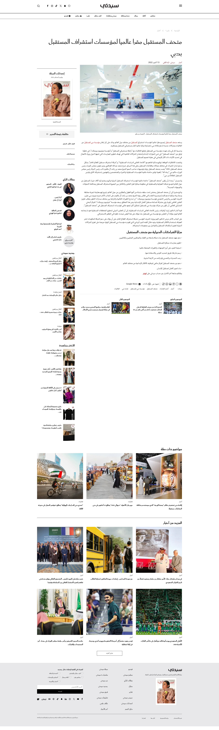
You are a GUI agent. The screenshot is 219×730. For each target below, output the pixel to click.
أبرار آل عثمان (57, 200)
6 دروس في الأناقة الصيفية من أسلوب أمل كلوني (51, 389)
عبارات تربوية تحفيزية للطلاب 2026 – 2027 (50, 313)
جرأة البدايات (71, 164)
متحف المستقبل (171, 142)
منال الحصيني (57, 239)
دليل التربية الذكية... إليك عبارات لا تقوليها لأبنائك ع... (50, 262)
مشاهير (152, 16)
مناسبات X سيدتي (102, 675)
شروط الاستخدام (178, 718)
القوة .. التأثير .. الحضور (69, 144)
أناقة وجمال (65, 677)
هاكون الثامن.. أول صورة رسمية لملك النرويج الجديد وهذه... (51, 372)
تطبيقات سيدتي (102, 698)
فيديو (66, 16)
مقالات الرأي (69, 180)
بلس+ (88, 16)
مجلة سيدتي (103, 669)
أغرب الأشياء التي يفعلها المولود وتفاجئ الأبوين (51, 330)
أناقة (144, 16)
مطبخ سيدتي (128, 675)
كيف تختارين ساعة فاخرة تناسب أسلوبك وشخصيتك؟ (51, 427)
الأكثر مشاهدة (67, 346)
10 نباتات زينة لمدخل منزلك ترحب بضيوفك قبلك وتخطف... (51, 353)
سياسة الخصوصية (164, 718)
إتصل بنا (144, 718)
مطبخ (77, 16)
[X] (61, 6)
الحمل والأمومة (53, 681)
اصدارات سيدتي (127, 704)
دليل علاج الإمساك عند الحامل (51, 295)
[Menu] (180, 5)
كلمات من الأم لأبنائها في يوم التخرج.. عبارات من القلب (52, 279)
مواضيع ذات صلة (171, 449)
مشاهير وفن (77, 677)
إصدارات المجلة (56, 74)
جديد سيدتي (68, 253)
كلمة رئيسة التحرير (59, 134)
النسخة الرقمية (57, 122)
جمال (136, 16)
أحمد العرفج (57, 229)
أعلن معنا (153, 718)
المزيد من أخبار (172, 523)
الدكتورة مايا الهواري (55, 213)
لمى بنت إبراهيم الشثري (54, 186)
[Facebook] (48, 6)
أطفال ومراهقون (56, 258)
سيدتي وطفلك (111, 16)
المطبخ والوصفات (53, 677)
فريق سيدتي (103, 692)
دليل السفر (129, 709)
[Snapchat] (65, 6)
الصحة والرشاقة (53, 673)
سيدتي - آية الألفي (169, 62)
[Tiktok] (56, 6)
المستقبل (134, 142)
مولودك (59, 326)
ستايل (131, 686)
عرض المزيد (109, 653)
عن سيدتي (104, 681)
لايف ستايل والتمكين (75, 673)
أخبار (180, 62)
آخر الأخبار (104, 709)
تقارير (131, 692)
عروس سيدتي (128, 698)
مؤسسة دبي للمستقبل (92, 142)
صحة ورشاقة (125, 16)
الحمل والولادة (57, 292)
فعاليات (130, 501)
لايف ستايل (97, 16)
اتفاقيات (117, 288)
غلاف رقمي (104, 704)
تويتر (145, 273)
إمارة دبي (125, 288)
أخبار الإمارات (164, 288)
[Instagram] (52, 6)
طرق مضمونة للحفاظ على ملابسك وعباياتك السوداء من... (51, 409)
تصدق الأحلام (71, 154)
